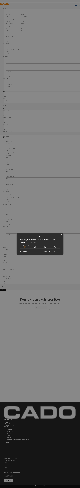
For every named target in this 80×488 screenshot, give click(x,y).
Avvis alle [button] (44, 251)
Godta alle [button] (55, 251)
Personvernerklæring (34, 242)
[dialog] (40, 244)
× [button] (61, 234)
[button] (23, 251)
